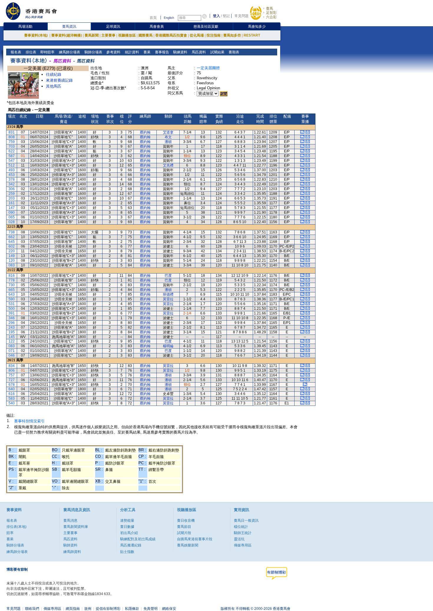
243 (12, 327)
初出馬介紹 (129, 533)
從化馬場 (197, 35)
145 (12, 337)
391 (12, 313)
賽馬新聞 (92, 35)
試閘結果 (216, 52)
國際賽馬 (145, 35)
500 (12, 309)
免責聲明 (150, 609)
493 (12, 170)
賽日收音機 (186, 520)
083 (12, 265)
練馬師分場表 (69, 52)
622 (12, 151)
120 (12, 260)
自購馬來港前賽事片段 (194, 539)
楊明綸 (168, 346)
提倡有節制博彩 (108, 609)
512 (12, 165)
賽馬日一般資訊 (246, 520)
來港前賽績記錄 (59, 80)
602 (12, 246)
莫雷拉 (168, 299)
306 (12, 189)
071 (12, 351)
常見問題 (241, 16)
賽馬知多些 (232, 35)
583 (12, 398)
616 (12, 394)
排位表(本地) (16, 527)
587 (12, 156)
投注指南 (213, 35)
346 (12, 318)
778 (12, 280)
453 (12, 175)
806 (12, 370)
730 (12, 285)
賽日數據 (127, 527)
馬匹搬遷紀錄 (130, 545)
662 (12, 237)
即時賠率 (46, 52)
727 (12, 380)
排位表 (30, 52)
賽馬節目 (184, 527)
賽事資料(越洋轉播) (66, 35)
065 (12, 217)
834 (12, 366)
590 (12, 299)
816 (12, 276)
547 (12, 161)
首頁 (153, 18)
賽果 (147, 52)
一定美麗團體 (208, 68)
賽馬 (269, 8)
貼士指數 (127, 552)
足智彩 (271, 13)
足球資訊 (113, 26)
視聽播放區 (127, 35)
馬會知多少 (257, 26)
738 (12, 232)
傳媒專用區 (243, 545)
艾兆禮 (168, 165)
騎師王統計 (243, 533)
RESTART (252, 35)
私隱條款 (132, 609)
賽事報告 (161, 52)
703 (12, 146)
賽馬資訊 (69, 26)
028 (12, 222)
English (169, 17)
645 (12, 242)
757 (12, 375)
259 (12, 194)
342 (12, 184)
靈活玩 (239, 539)
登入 (216, 16)
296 (12, 323)
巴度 (168, 276)
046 (12, 355)
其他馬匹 (53, 86)
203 (12, 198)
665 (12, 290)
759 (12, 142)
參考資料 (112, 52)
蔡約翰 (145, 132)
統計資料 (131, 52)
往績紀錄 (53, 74)
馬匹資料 (198, 52)
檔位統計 (241, 527)
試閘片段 (184, 533)
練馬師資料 (72, 552)
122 (12, 341)
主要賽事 (108, 35)
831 (12, 132)
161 (12, 203)
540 (12, 403)
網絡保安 (169, 609)
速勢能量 (127, 520)
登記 (226, 16)
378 (12, 179)
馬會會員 (157, 26)
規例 (87, 609)
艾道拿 (168, 132)
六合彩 (271, 17)
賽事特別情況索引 (29, 421)
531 (12, 304)
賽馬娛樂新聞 (187, 545)
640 (12, 389)
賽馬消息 (70, 520)
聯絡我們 (32, 609)
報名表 (15, 52)
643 (12, 294)
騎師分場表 (93, 52)
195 (12, 332)
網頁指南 (73, 609)
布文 (168, 137)
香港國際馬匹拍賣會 (171, 35)
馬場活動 (25, 26)
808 (12, 137)
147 (12, 208)
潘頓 (168, 142)
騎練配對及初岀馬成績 (138, 539)
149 (12, 256)
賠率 (10, 533)
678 (12, 385)
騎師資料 (70, 545)
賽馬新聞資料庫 (75, 527)
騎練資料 (179, 52)
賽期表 (233, 52)
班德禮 (168, 294)
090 (12, 212)
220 (12, 251)
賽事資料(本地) (36, 35)
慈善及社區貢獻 (206, 26)
